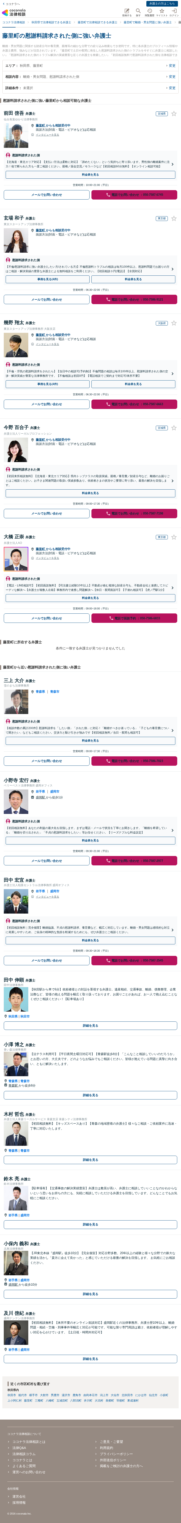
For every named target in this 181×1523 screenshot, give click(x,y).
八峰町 (50, 1400)
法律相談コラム (24, 1454)
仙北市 (153, 1395)
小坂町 (164, 1395)
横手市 (33, 1395)
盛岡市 (54, 791)
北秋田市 (127, 1395)
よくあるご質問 (24, 1466)
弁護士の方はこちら (162, 3)
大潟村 (99, 1400)
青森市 (54, 691)
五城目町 (62, 1400)
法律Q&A (19, 1448)
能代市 (22, 1395)
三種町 (39, 1400)
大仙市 (115, 1395)
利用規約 (106, 1448)
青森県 (40, 691)
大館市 (44, 1395)
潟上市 (104, 1395)
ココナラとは (22, 1460)
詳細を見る (90, 1025)
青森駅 (13, 1085)
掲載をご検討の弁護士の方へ (121, 1466)
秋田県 (13, 1016)
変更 (172, 65)
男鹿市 (55, 1395)
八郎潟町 (76, 1400)
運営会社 (19, 1496)
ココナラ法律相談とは (28, 1442)
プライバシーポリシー (116, 1454)
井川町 (88, 1400)
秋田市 (25, 1016)
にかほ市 (141, 1395)
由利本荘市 (90, 1395)
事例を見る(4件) (47, 279)
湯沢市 (66, 1395)
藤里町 (41, 125)
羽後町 (120, 1400)
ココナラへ (13, 4)
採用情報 (19, 1502)
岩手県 (40, 791)
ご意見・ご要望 (111, 1442)
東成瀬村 (133, 1400)
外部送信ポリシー (113, 1460)
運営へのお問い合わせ (28, 1472)
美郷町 (110, 1400)
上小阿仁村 (15, 1400)
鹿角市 (77, 1395)
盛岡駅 (41, 797)
